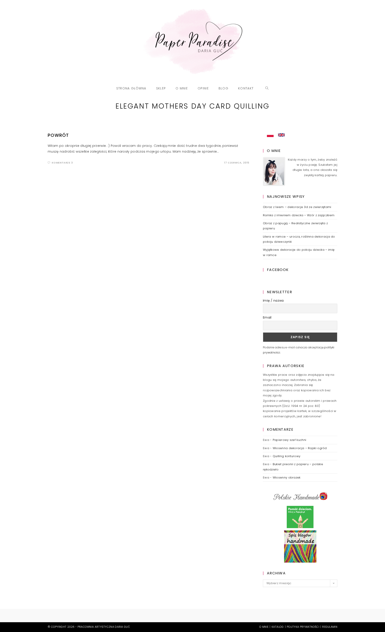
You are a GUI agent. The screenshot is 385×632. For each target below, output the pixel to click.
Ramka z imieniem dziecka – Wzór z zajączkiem (298, 215)
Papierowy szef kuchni (289, 440)
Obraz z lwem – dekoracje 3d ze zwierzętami (297, 207)
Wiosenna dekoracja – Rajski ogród (300, 448)
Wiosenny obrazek (287, 477)
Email (267, 317)
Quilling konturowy (286, 456)
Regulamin (329, 627)
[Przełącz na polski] (270, 135)
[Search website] (267, 88)
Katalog (278, 627)
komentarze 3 (62, 162)
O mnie (263, 627)
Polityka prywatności (303, 627)
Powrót (58, 135)
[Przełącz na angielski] (281, 135)
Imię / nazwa (273, 300)
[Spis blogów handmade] (300, 546)
